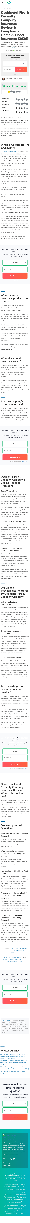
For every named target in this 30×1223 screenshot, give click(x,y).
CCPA (15, 1180)
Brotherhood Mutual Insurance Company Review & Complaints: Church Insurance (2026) (12, 959)
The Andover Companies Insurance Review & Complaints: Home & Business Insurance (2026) (14, 1068)
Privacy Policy (9, 1178)
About (4, 1165)
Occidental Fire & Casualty (8, 152)
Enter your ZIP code (17, 131)
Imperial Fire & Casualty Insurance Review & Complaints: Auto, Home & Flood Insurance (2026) (13, 1062)
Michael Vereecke (17, 78)
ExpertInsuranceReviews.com (12, 1175)
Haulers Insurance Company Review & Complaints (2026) (19, 950)
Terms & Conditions (19, 1178)
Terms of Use (24, 74)
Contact (9, 1165)
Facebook (11, 1159)
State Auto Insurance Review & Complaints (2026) (13, 1072)
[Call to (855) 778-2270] (27, 2)
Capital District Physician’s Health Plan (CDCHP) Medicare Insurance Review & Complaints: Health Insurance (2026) (14, 1056)
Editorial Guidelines (7, 1020)
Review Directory (7, 8)
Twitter (14, 1159)
